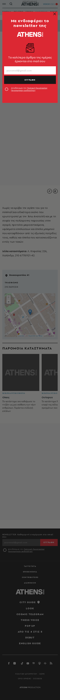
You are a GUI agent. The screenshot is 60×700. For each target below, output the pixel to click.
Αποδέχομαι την (29, 89)
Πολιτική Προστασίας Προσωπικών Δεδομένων (29, 89)
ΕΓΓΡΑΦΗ (30, 80)
